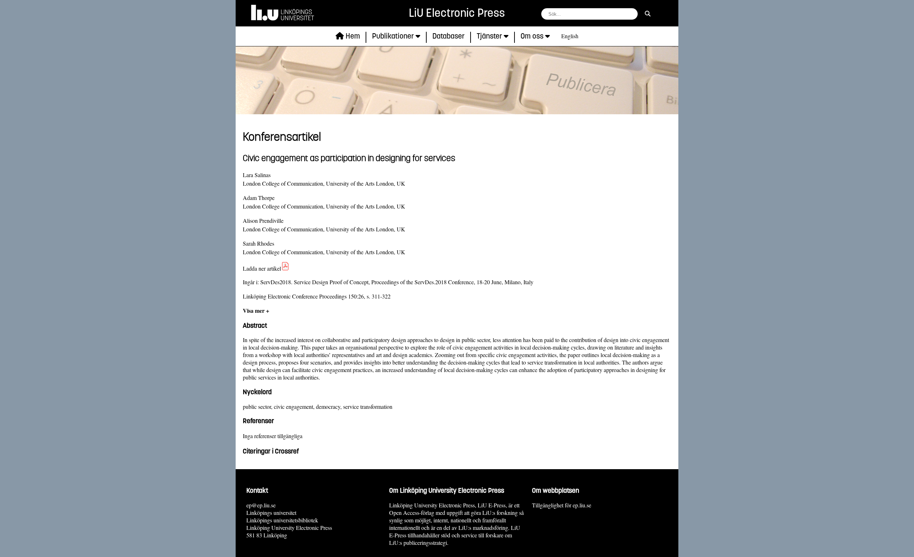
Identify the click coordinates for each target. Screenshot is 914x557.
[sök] (647, 13)
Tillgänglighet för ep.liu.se (561, 505)
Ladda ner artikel (262, 268)
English (569, 36)
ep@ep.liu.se (261, 505)
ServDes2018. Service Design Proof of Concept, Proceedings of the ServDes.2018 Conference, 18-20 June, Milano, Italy (396, 282)
